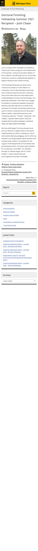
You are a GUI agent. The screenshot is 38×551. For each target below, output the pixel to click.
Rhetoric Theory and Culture (11, 167)
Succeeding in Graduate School (13, 222)
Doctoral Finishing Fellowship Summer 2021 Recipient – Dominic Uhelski (21, 181)
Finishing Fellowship (17, 164)
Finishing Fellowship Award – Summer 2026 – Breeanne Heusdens (16, 245)
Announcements (8, 208)
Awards (6, 164)
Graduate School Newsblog (12, 9)
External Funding (9, 212)
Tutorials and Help (9, 225)
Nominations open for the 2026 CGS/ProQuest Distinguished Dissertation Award (17, 257)
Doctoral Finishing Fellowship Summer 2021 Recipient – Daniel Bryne (16, 173)
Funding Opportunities (11, 215)
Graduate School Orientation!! (13, 241)
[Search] (33, 193)
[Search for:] (17, 193)
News (24, 29)
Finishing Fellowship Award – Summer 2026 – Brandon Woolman (16, 251)
